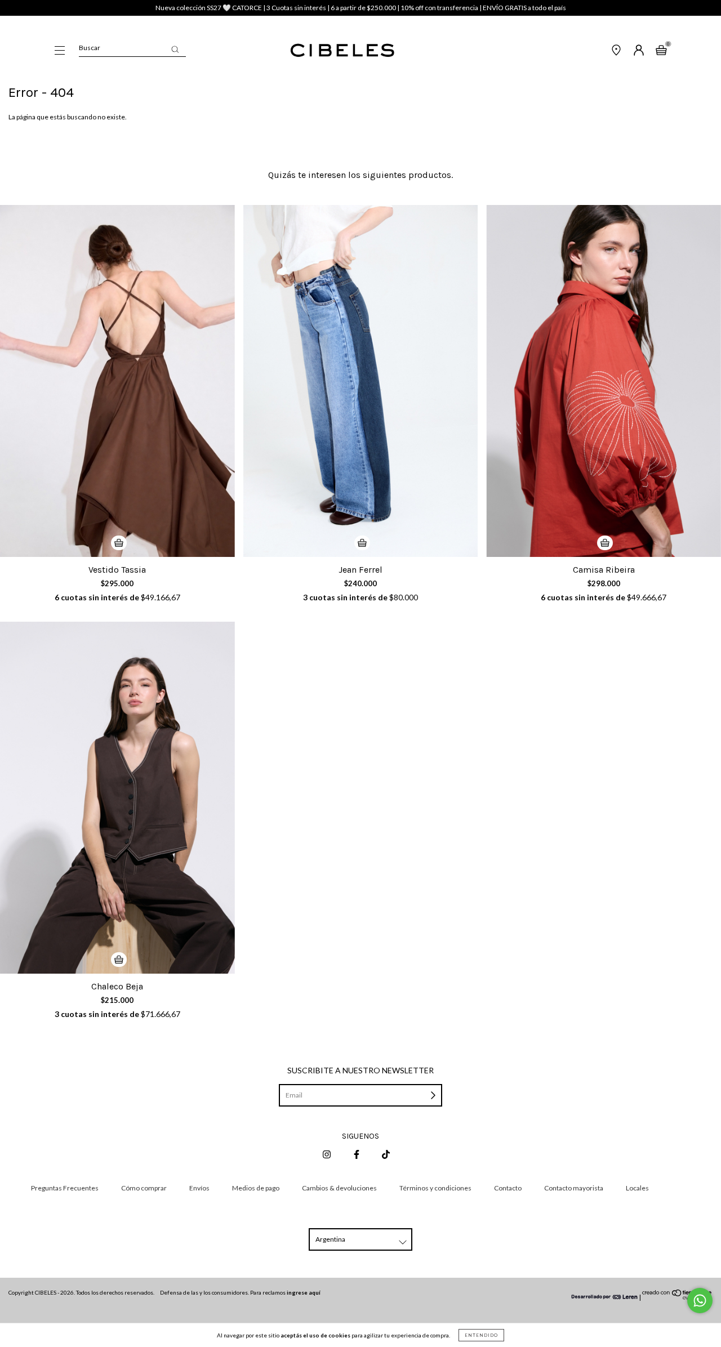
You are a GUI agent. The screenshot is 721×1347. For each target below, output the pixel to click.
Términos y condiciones (435, 1188)
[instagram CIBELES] (327, 1154)
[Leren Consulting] (605, 1297)
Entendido (481, 1335)
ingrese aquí (304, 1292)
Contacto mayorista (573, 1188)
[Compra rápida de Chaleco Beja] (119, 959)
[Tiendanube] (677, 1297)
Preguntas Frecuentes (65, 1188)
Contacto (508, 1188)
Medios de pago (255, 1188)
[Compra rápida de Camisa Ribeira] (605, 543)
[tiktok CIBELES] (386, 1154)
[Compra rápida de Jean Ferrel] (362, 543)
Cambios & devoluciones (339, 1188)
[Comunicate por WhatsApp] (700, 1300)
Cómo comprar (144, 1188)
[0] (661, 51)
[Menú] (59, 51)
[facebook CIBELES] (357, 1154)
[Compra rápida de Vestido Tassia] (119, 543)
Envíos (199, 1188)
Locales (637, 1188)
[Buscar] (175, 49)
